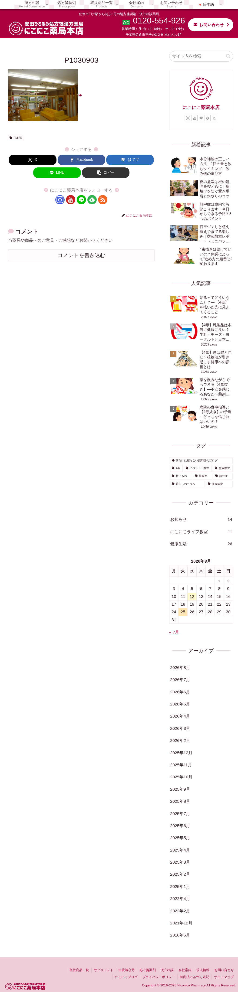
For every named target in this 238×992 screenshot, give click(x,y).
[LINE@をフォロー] (81, 199)
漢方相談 (167, 970)
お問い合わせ (211, 25)
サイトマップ (224, 977)
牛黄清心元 (126, 970)
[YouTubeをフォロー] (70, 199)
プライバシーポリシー (158, 977)
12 (192, 596)
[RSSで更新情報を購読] (102, 199)
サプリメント (103, 970)
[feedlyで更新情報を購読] (92, 199)
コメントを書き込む (81, 255)
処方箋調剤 (147, 970)
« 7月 (174, 632)
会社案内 (185, 970)
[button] (106, 172)
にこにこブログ (126, 977)
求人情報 (202, 970)
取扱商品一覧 (79, 970)
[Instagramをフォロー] (60, 199)
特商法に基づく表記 (194, 977)
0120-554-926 (159, 20)
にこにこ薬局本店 (201, 107)
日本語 (17, 138)
